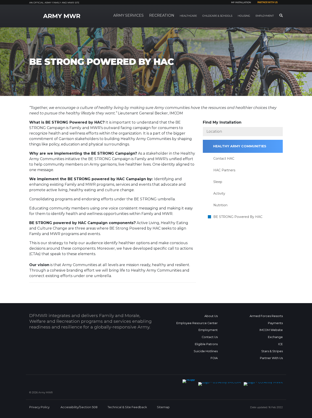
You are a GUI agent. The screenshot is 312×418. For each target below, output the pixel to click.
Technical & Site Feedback (127, 407)
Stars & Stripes (272, 351)
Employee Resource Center (197, 323)
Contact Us (210, 337)
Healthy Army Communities (239, 146)
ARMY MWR (61, 16)
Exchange (275, 337)
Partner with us (267, 2)
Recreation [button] (161, 15)
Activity (219, 193)
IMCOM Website (271, 330)
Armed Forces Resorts (266, 316)
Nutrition (220, 205)
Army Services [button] (128, 15)
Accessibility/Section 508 (79, 407)
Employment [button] (265, 15)
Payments (275, 323)
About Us (211, 316)
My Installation (241, 2)
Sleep (217, 182)
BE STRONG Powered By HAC (237, 217)
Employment (208, 330)
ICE (280, 344)
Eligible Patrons (206, 344)
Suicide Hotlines (206, 351)
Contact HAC (223, 158)
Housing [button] (244, 15)
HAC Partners (224, 170)
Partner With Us (271, 358)
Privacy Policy (39, 407)
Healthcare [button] (188, 15)
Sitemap (163, 407)
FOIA (214, 358)
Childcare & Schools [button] (217, 15)
